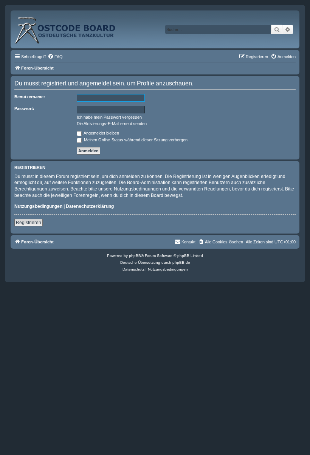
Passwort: (24, 108)
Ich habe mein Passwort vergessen (109, 117)
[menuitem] (55, 56)
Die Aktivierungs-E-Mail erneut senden (112, 123)
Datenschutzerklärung (90, 206)
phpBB (135, 256)
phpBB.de (181, 262)
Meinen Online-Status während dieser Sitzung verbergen (135, 140)
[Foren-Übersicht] (73, 27)
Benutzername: (29, 96)
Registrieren (28, 222)
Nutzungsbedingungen (38, 206)
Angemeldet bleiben (101, 133)
